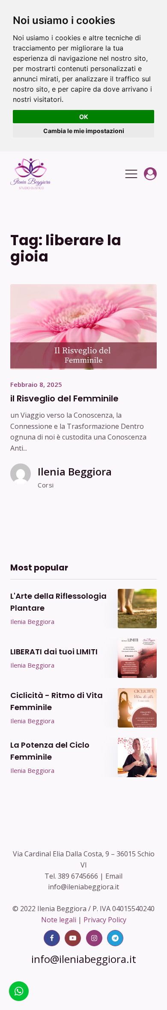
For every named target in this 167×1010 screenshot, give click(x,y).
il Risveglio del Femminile (64, 398)
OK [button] (83, 116)
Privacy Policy (105, 919)
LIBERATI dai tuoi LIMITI (54, 651)
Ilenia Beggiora (75, 471)
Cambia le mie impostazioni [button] (83, 130)
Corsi (46, 485)
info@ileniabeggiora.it (83, 959)
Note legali (58, 919)
